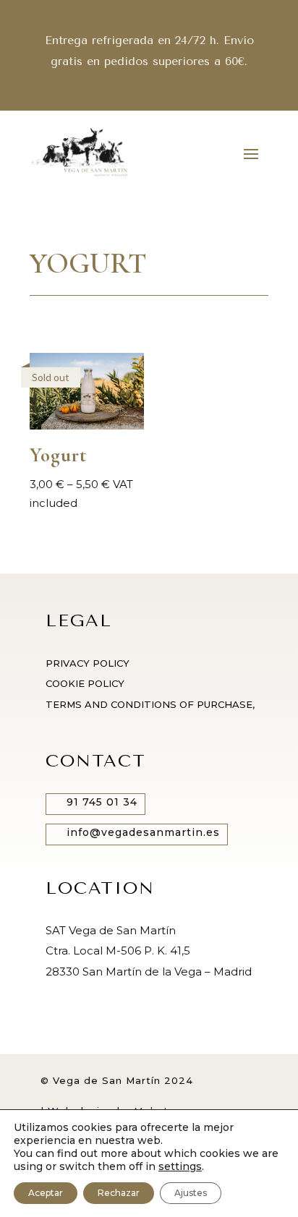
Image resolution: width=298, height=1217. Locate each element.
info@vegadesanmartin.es (143, 832)
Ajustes (190, 1192)
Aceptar (45, 1192)
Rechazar (119, 1192)
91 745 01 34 (102, 801)
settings (180, 1166)
